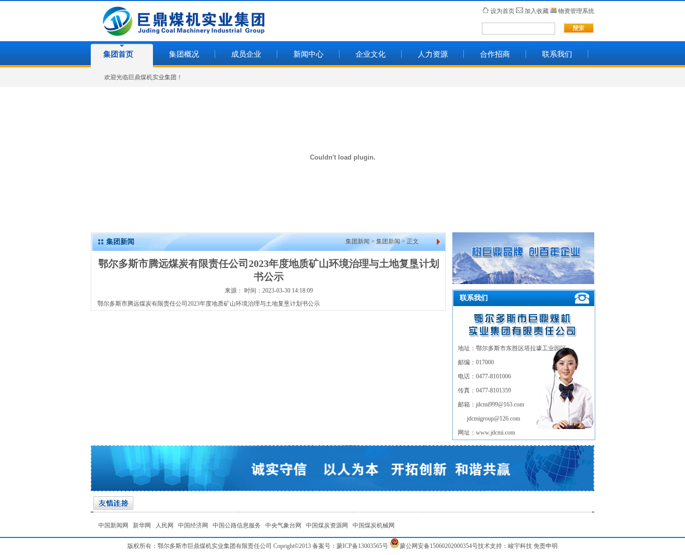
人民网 (164, 525)
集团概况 (184, 54)
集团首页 (118, 54)
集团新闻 (358, 241)
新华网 (142, 525)
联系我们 (557, 54)
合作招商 (495, 54)
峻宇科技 (520, 545)
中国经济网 (193, 525)
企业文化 (371, 54)
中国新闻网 (113, 525)
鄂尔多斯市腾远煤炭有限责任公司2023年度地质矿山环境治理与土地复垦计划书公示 (208, 303)
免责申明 (546, 545)
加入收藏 (537, 11)
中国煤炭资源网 (327, 525)
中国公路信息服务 (237, 525)
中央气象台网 (283, 525)
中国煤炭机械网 (374, 525)
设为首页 (502, 11)
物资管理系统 (576, 11)
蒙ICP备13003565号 (362, 545)
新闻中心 (308, 54)
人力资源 (433, 54)
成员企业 (246, 54)
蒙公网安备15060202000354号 (439, 545)
